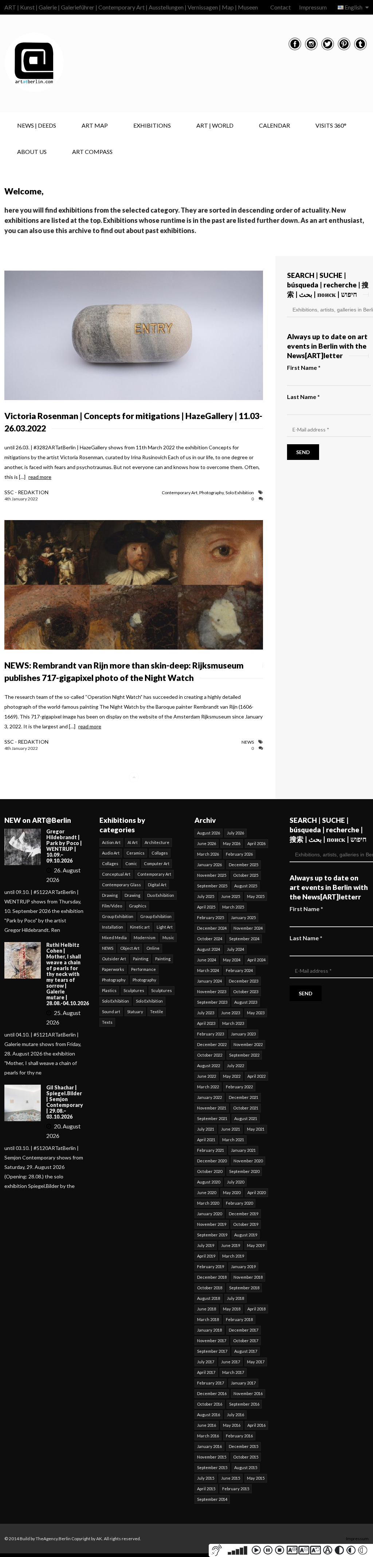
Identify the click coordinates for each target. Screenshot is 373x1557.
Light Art (165, 927)
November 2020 (248, 1160)
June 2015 (230, 1478)
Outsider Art (114, 958)
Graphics (137, 905)
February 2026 (239, 854)
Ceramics (135, 853)
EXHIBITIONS (152, 125)
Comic (131, 863)
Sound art (111, 1011)
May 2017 (255, 1361)
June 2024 (206, 959)
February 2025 (210, 917)
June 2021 (230, 1129)
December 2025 (243, 864)
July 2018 (235, 1298)
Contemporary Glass (121, 884)
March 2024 (208, 970)
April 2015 (206, 1488)
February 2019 (210, 1266)
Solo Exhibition (239, 492)
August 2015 (245, 1467)
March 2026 (208, 854)
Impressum (313, 7)
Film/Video (112, 905)
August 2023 (245, 1002)
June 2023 (230, 1012)
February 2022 (239, 1086)
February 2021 (210, 1150)
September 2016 (244, 1404)
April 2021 (206, 1139)
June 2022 (206, 1076)
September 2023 (212, 1002)
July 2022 (235, 1065)
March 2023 (233, 1023)
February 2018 (239, 1319)
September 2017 (212, 1351)
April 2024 (256, 959)
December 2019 (243, 1213)
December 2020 (212, 1160)
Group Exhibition (117, 916)
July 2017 (205, 1361)
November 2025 (211, 875)
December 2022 (212, 1044)
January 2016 (209, 1446)
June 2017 (230, 1361)
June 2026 (206, 843)
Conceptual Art (116, 874)
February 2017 (210, 1382)
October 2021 (245, 1107)
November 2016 (248, 1393)
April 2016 (256, 1425)
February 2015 (235, 1488)
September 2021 (212, 1118)
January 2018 (209, 1330)
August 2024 (208, 949)
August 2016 (208, 1414)
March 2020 (208, 1203)
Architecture (157, 842)
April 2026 (256, 843)
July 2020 (235, 1182)
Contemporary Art (179, 492)
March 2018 (208, 1319)
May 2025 (255, 896)
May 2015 (255, 1478)
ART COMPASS (92, 151)
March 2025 (233, 907)
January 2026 (209, 864)
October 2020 (209, 1171)
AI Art (132, 842)
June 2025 (230, 896)
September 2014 (212, 1499)
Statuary (135, 1011)
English (353, 7)
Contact (280, 7)
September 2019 (212, 1234)
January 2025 (243, 917)
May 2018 (231, 1308)
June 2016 (206, 1425)
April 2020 (256, 1192)
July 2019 (205, 1245)
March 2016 (208, 1435)
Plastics (109, 990)
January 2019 (243, 1266)
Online (153, 948)
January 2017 (243, 1382)
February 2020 (239, 1203)
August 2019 (245, 1234)
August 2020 (208, 1182)
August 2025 (245, 885)
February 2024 (239, 970)
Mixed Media (114, 937)
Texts (107, 1022)
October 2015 (245, 1457)
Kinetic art (140, 927)
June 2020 (206, 1192)
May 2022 (231, 1076)
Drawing (110, 895)
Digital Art (157, 884)
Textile (156, 1011)
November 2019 (211, 1224)
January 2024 (209, 981)
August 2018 (208, 1298)
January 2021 (243, 1150)
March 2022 (208, 1086)
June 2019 (230, 1245)
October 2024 (209, 938)
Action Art (111, 842)
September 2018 (244, 1287)
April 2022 (256, 1076)
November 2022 (248, 1044)
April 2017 (206, 1372)
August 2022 (208, 1065)
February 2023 (210, 1033)
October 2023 (245, 991)
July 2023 (205, 1012)
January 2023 (243, 1033)
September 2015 (212, 1467)
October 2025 (245, 875)
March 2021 (233, 1139)
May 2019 (255, 1245)
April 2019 (206, 1256)
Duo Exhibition (160, 895)
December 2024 (212, 928)
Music (168, 937)
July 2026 (235, 832)
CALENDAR (274, 125)
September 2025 (212, 885)
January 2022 (209, 1097)
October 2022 (209, 1055)
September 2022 (244, 1055)
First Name (304, 367)
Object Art (130, 948)
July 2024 (235, 949)
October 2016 (209, 1404)
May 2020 (231, 1192)
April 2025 (206, 907)
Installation (112, 927)
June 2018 (206, 1308)
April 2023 (206, 1023)
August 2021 (245, 1118)
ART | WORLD (214, 125)
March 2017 (233, 1372)
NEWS (248, 742)
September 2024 (244, 938)
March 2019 (233, 1256)
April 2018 (256, 1308)
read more (39, 477)
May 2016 (231, 1425)
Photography (211, 492)
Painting (140, 958)
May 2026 (231, 843)
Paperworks (113, 969)
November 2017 (211, 1340)
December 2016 (212, 1393)
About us (32, 151)
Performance (143, 969)
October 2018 (209, 1287)
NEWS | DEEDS (36, 125)
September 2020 (244, 1171)
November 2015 (211, 1457)
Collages (160, 853)
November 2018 (248, 1277)
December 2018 (212, 1277)
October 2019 (245, 1224)
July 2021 (205, 1129)
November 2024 (248, 928)
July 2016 (235, 1414)
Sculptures (133, 990)
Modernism (145, 937)
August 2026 (208, 832)
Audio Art (110, 853)
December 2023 (243, 981)
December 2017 (243, 1330)
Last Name (303, 396)
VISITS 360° (330, 125)
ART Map (95, 125)
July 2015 (205, 1478)
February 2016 (239, 1435)
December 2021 (243, 1097)
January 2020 (209, 1213)
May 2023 (255, 1012)
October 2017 (245, 1340)
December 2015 (243, 1446)
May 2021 (255, 1129)
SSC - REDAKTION (26, 492)
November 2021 (211, 1107)
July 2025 (205, 896)
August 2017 (245, 1351)
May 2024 (231, 959)
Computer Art (156, 863)
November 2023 (211, 991)
